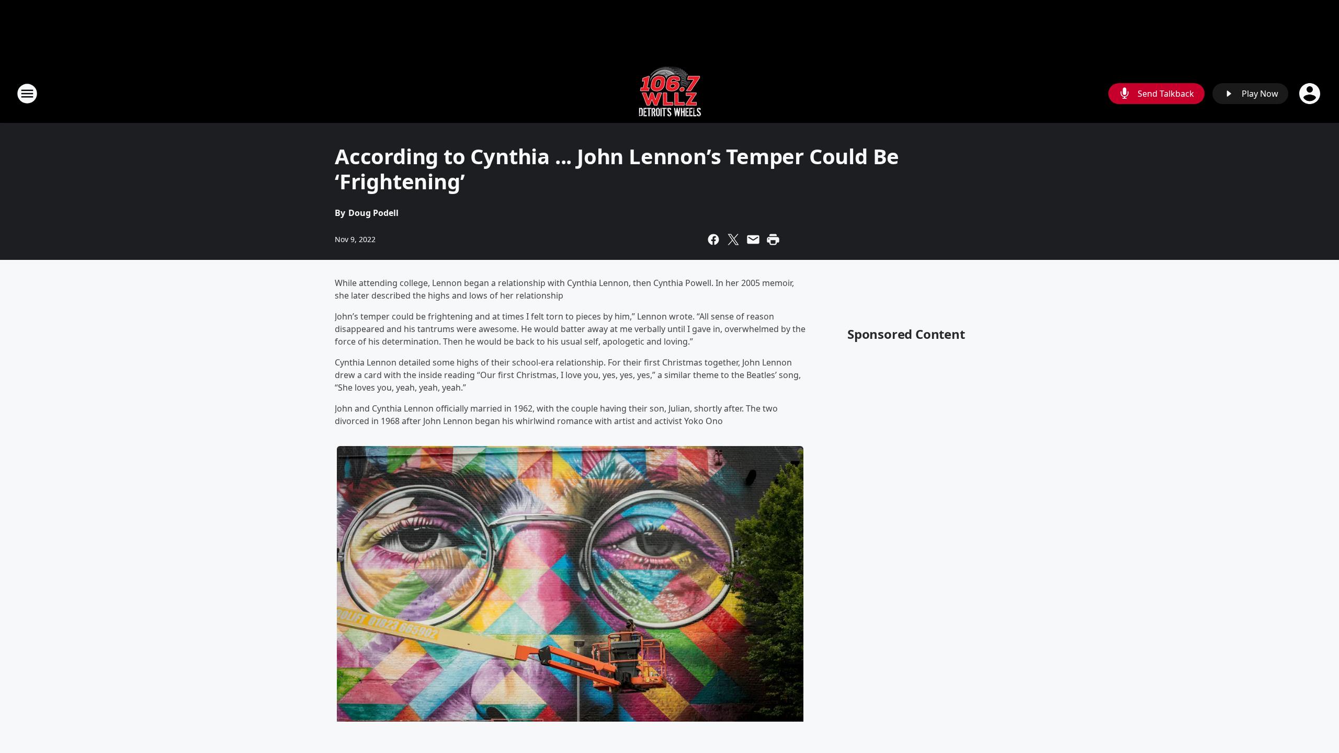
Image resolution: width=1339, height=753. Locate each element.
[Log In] (1310, 93)
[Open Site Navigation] (27, 93)
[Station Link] (669, 93)
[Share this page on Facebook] (713, 239)
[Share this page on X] (733, 239)
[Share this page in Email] (753, 239)
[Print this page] (773, 239)
